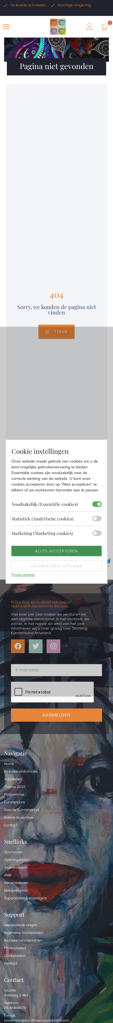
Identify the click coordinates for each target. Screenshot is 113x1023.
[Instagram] (53, 646)
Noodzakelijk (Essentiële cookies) (45, 504)
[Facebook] (18, 646)
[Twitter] (36, 646)
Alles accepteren (56, 551)
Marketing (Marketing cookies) (42, 533)
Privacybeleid (23, 574)
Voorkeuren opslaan (56, 565)
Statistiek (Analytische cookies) (43, 518)
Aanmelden (56, 715)
